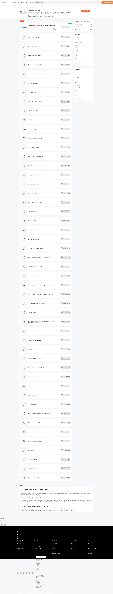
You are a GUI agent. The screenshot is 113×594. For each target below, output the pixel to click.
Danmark (38, 577)
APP (27, 2)
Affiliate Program (91, 550)
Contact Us (90, 553)
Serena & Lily (77, 87)
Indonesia (38, 590)
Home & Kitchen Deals (56, 550)
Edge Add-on (19, 546)
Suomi (37, 579)
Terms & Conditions (92, 548)
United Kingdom (39, 559)
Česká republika (39, 575)
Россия (37, 572)
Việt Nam (38, 587)
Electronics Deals (55, 548)
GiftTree (76, 50)
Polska (37, 569)
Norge (37, 580)
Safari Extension (20, 550)
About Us (90, 543)
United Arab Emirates (40, 576)
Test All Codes (3, 525)
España (37, 570)
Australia (38, 562)
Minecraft (76, 82)
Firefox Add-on (20, 548)
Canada (37, 560)
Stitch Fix (76, 95)
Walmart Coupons (37, 546)
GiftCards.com (77, 47)
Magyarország (39, 588)
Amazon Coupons (37, 543)
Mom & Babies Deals (56, 553)
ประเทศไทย (38, 586)
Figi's (76, 58)
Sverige (37, 583)
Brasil (37, 568)
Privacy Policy (91, 546)
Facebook (72, 546)
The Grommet (77, 53)
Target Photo (77, 45)
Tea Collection (77, 85)
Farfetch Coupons (37, 550)
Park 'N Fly (77, 77)
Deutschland (38, 563)
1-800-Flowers (77, 37)
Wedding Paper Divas (79, 79)
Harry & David (77, 39)
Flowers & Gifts (26, 7)
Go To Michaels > (4, 522)
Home (21, 7)
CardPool (76, 55)
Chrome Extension (20, 543)
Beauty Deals (54, 546)
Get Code (67, 27)
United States (41, 557)
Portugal (37, 581)
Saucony (76, 90)
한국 (37, 574)
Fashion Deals (54, 543)
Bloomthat (77, 60)
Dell (75, 72)
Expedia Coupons (37, 548)
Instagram (72, 550)
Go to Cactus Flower (86, 10)
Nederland (38, 567)
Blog (72, 543)
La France (38, 564)
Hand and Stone (78, 93)
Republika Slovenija (40, 584)
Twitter (72, 548)
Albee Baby (77, 74)
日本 (37, 565)
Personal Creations (78, 42)
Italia (37, 571)
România (38, 582)
